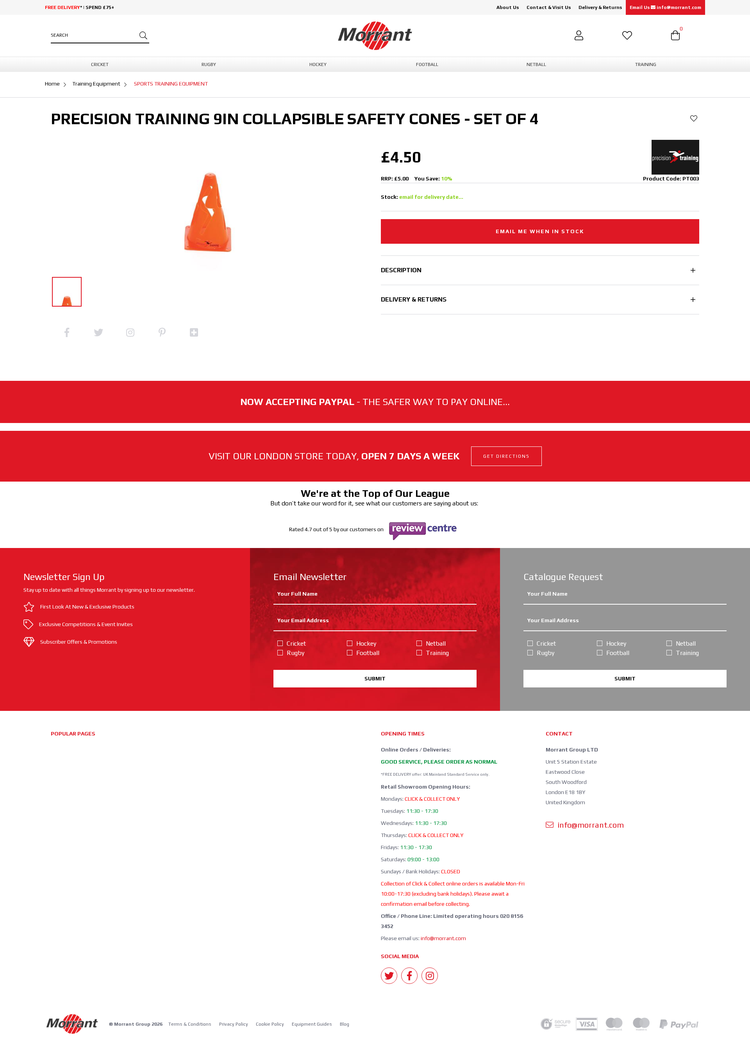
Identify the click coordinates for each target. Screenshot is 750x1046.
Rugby (295, 653)
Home (52, 83)
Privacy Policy (233, 1024)
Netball (436, 643)
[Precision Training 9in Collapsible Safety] (67, 292)
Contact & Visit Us (549, 7)
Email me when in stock (540, 231)
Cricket (296, 643)
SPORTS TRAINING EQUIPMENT (171, 83)
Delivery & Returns (600, 7)
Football (367, 653)
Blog (344, 1024)
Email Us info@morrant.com (665, 7)
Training (437, 653)
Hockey (366, 643)
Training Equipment (96, 83)
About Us (507, 7)
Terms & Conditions (189, 1024)
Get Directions (506, 456)
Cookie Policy (270, 1024)
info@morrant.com (443, 938)
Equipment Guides (312, 1024)
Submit (375, 678)
